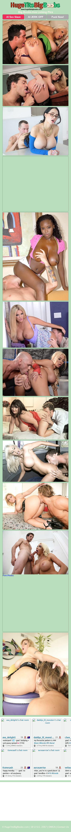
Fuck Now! (58, 17)
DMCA (52, 827)
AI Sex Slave (13, 17)
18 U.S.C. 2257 (39, 827)
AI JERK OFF (35, 17)
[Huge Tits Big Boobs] (35, 6)
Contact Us (63, 827)
